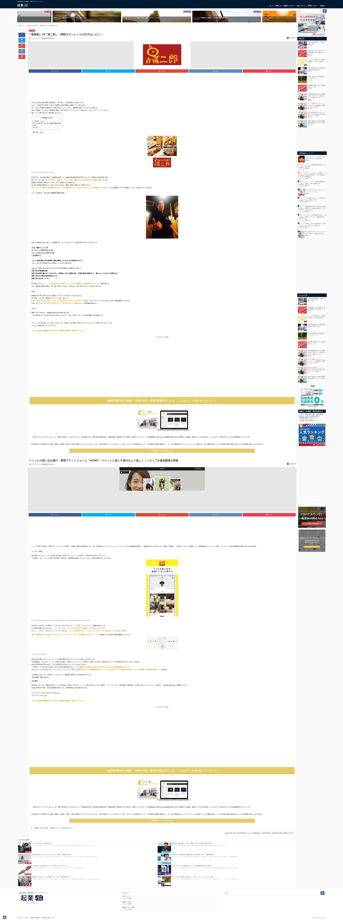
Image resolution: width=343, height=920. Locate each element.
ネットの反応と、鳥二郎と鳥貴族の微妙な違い (47, 123)
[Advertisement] (162, 87)
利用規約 (32, 917)
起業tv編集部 (292, 37)
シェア (21, 35)
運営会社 (38, 917)
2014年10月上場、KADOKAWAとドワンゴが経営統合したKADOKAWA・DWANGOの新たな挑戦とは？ (258, 833)
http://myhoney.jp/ (169, 685)
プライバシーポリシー (23, 917)
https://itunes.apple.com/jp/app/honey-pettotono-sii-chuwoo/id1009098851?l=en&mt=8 (63, 620)
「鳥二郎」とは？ (38, 121)
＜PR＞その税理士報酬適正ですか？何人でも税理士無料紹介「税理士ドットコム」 (58, 330)
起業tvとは (278, 5)
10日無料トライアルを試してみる (162, 450)
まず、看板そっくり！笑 (40, 247)
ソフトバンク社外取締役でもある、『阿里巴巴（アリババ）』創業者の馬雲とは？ (315, 216)
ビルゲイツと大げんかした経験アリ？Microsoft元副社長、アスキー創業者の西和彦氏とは (315, 174)
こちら (58, 693)
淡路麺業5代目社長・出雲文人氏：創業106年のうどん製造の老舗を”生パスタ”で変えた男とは (315, 208)
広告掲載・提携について (47, 917)
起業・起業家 (32, 30)
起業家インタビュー (289, 5)
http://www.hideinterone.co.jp (45, 172)
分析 (34, 125)
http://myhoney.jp (41, 654)
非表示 (50, 117)
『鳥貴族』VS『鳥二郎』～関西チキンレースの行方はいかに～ (53, 828)
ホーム (271, 5)
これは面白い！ (36, 255)
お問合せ (322, 5)
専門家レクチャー (313, 5)
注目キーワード (301, 5)
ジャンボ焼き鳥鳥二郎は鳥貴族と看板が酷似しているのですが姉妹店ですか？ (57, 260)
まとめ (35, 127)
